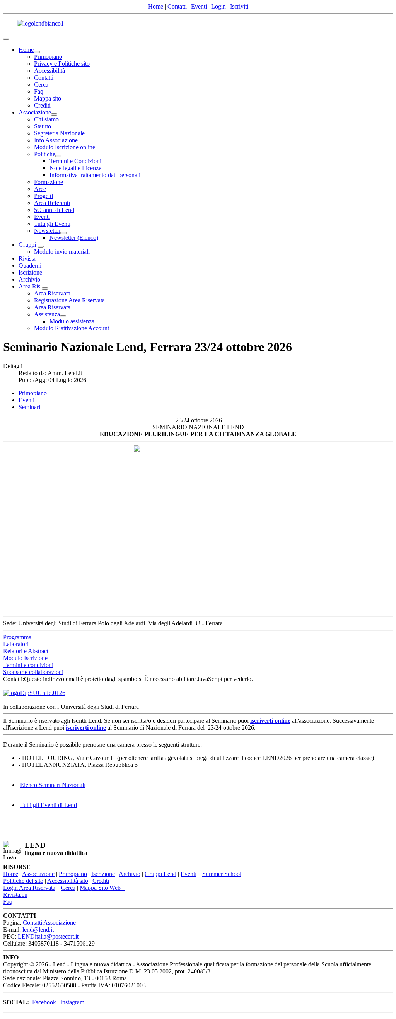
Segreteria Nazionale (59, 133)
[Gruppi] (41, 247)
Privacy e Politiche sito (62, 63)
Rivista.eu (15, 894)
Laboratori (16, 644)
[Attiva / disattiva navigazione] (6, 39)
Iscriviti (239, 6)
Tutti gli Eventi (52, 223)
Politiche (44, 154)
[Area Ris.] (45, 288)
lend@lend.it (38, 929)
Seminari (29, 407)
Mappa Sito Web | (103, 887)
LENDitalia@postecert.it (48, 936)
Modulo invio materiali (62, 251)
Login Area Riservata (29, 887)
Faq (38, 91)
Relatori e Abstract (25, 651)
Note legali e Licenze (75, 168)
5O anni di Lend (54, 210)
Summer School (221, 874)
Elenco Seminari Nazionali (52, 785)
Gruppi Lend (160, 874)
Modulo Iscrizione (25, 658)
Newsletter (47, 230)
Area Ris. (30, 286)
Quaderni (30, 265)
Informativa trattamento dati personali (95, 175)
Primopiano (48, 56)
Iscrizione (30, 272)
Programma (17, 637)
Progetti (43, 196)
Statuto (42, 126)
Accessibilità (49, 70)
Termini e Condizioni (75, 161)
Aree (40, 189)
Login (219, 6)
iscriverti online (270, 720)
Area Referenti (52, 203)
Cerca (41, 84)
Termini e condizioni (28, 665)
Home (156, 6)
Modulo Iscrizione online (64, 147)
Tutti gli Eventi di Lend (48, 805)
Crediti (42, 105)
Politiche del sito (23, 880)
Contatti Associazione (49, 922)
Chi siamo (46, 119)
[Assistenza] (63, 316)
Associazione (35, 112)
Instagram (72, 1002)
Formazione (48, 182)
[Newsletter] (63, 233)
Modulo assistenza (72, 321)
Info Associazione (56, 140)
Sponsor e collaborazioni (33, 672)
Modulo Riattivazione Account (71, 328)
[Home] (37, 52)
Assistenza (47, 314)
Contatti (177, 6)
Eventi (199, 6)
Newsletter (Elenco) (74, 237)
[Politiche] (58, 156)
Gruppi (28, 244)
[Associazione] (54, 114)
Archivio (29, 279)
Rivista (27, 258)
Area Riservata (52, 293)
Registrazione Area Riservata (69, 300)
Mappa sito (47, 98)
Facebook (44, 1002)
